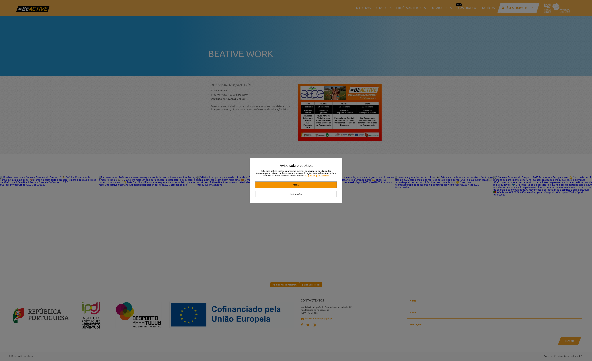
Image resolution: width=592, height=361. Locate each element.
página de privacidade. (317, 175)
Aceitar (296, 185)
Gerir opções (296, 194)
